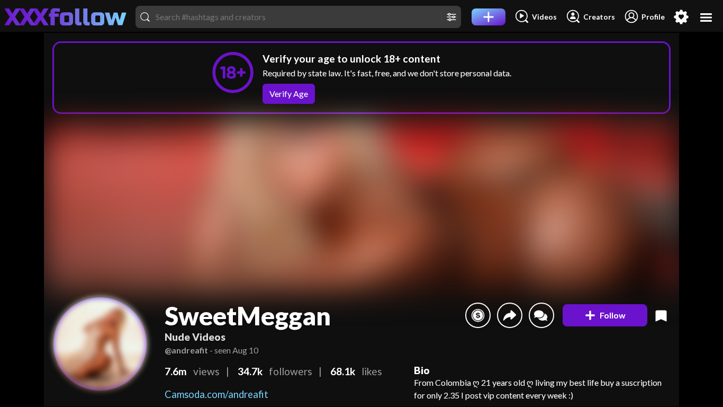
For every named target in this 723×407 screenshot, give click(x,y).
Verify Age (288, 94)
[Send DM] (541, 315)
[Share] (509, 315)
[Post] (488, 16)
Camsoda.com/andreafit (216, 394)
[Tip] (478, 315)
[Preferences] (681, 17)
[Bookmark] (661, 315)
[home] (65, 17)
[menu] (706, 17)
